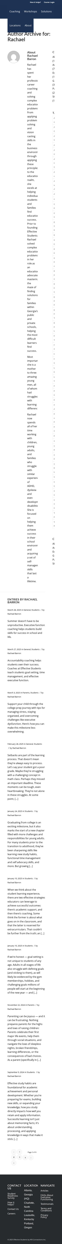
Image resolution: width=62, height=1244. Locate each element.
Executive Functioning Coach (54, 288)
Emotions (54, 235)
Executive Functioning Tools (54, 314)
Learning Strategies (54, 379)
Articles (44, 1190)
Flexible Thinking (54, 338)
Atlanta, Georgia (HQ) (28, 1194)
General (27, 610)
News (54, 386)
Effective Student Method (54, 226)
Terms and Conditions (46, 1209)
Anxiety (54, 194)
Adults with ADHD (54, 185)
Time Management (54, 524)
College (54, 199)
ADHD (54, 145)
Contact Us (13, 1208)
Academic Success (54, 138)
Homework (54, 354)
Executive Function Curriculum (54, 275)
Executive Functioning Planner (54, 301)
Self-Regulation (54, 457)
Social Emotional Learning (54, 468)
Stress (54, 477)
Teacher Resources (54, 515)
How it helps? (35, 2)
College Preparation (54, 206)
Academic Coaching (54, 120)
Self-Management (54, 448)
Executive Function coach (54, 262)
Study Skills (54, 493)
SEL (54, 441)
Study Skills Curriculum (54, 504)
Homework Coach (54, 361)
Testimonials (47, 1203)
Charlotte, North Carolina (29, 1207)
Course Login (49, 2)
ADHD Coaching (54, 152)
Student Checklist (54, 484)
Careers (11, 1213)
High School (54, 347)
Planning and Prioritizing (54, 418)
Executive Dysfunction (54, 242)
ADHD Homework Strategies (54, 163)
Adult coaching (54, 174)
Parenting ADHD (54, 407)
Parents (26, 692)
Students (35, 610)
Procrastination (54, 436)
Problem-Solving (54, 429)
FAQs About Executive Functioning (47, 1197)
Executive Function (54, 251)
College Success (54, 215)
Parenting (54, 400)
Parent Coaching (54, 393)
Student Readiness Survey (13, 1195)
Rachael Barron (14, 613)
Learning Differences (54, 370)
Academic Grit (54, 129)
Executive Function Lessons (54, 327)
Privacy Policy (44, 1216)
